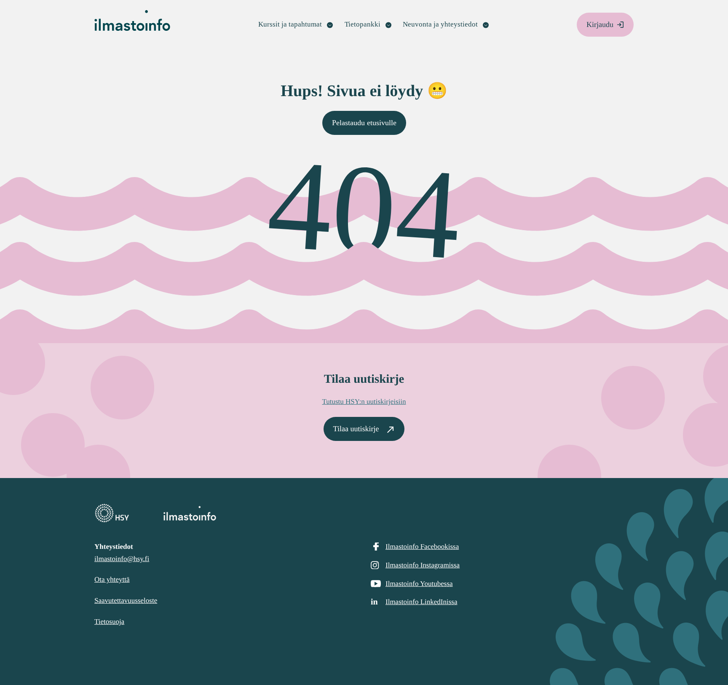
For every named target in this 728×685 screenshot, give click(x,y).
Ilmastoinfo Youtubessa (419, 584)
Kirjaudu (599, 24)
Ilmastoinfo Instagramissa (422, 565)
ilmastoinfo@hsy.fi (121, 559)
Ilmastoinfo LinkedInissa (421, 602)
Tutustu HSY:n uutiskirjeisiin (364, 402)
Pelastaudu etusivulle (364, 122)
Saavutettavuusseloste (125, 600)
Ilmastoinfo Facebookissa (422, 547)
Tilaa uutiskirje (356, 428)
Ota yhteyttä (112, 579)
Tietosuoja (109, 622)
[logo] (364, 513)
